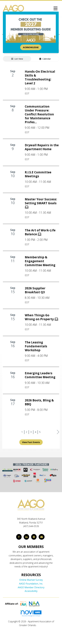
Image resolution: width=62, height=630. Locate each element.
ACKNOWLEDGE (31, 47)
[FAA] (23, 603)
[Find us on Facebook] (19, 537)
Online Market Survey (31, 579)
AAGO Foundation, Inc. (31, 583)
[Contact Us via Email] (42, 537)
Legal (40, 625)
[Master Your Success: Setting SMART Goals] (42, 207)
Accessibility (31, 591)
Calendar (46, 58)
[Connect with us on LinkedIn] (26, 537)
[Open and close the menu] (42, 8)
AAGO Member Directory (31, 587)
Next (58, 432)
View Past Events (31, 442)
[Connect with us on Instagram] (34, 537)
